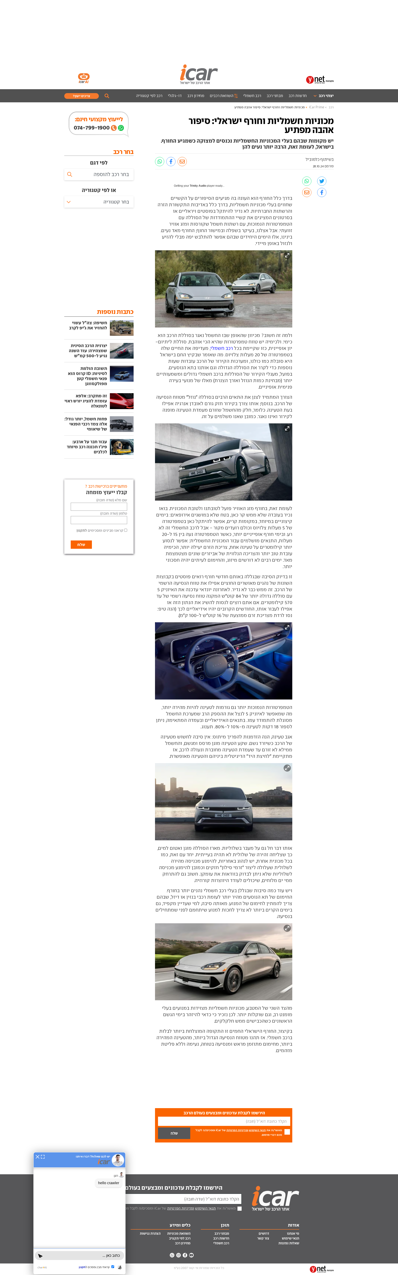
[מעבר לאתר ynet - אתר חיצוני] (320, 79)
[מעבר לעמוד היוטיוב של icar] (191, 1255)
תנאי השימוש (257, 1130)
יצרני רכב (326, 95)
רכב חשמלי (252, 95)
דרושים (264, 1233)
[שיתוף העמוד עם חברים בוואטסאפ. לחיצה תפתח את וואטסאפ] (159, 161)
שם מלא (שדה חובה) (112, 500)
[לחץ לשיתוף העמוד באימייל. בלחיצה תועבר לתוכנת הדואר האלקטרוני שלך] (182, 161)
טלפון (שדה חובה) (113, 513)
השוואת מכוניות (178, 1233)
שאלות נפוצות (288, 1243)
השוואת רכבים (221, 95)
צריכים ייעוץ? (81, 96)
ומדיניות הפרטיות (237, 1130)
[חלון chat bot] (79, 1213)
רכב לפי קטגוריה (149, 95)
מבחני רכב (275, 95)
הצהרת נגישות (150, 1233)
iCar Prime (316, 107)
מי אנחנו (293, 1233)
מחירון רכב (196, 95)
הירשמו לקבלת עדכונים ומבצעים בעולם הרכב (166, 1187)
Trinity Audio (198, 185)
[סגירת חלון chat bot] (37, 1156)
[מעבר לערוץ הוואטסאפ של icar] (172, 1255)
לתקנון (81, 530)
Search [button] (106, 95)
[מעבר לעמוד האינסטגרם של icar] (178, 1255)
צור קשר (263, 1238)
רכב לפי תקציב (179, 1238)
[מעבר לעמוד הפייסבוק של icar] (185, 1255)
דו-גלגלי (175, 95)
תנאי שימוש (290, 1238)
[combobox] (99, 202)
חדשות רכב (298, 95)
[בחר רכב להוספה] (99, 174)
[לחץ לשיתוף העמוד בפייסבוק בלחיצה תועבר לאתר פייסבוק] (171, 161)
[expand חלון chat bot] (42, 1156)
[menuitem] (322, 95)
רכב (331, 107)
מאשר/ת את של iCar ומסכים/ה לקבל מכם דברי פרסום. (239, 1132)
